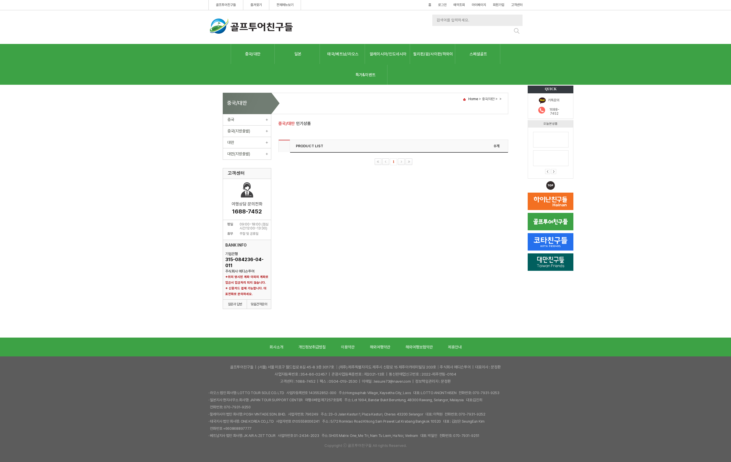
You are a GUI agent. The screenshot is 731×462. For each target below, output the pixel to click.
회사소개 (276, 347)
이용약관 (348, 347)
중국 (230, 119)
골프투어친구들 (226, 5)
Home (473, 99)
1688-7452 (554, 112)
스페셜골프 (478, 54)
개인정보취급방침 (312, 347)
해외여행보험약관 (419, 347)
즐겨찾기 (256, 5)
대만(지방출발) (238, 154)
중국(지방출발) (238, 131)
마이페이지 (479, 5)
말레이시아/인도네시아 (388, 54)
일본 (298, 54)
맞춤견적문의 (259, 304)
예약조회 (459, 5)
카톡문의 (553, 100)
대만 (230, 142)
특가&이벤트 (366, 74)
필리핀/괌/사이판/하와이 (433, 54)
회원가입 (498, 5)
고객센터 (517, 5)
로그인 (442, 5)
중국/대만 (253, 54)
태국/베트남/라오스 (342, 54)
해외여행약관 (380, 347)
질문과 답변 (235, 304)
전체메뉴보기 (285, 5)
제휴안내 (455, 347)
